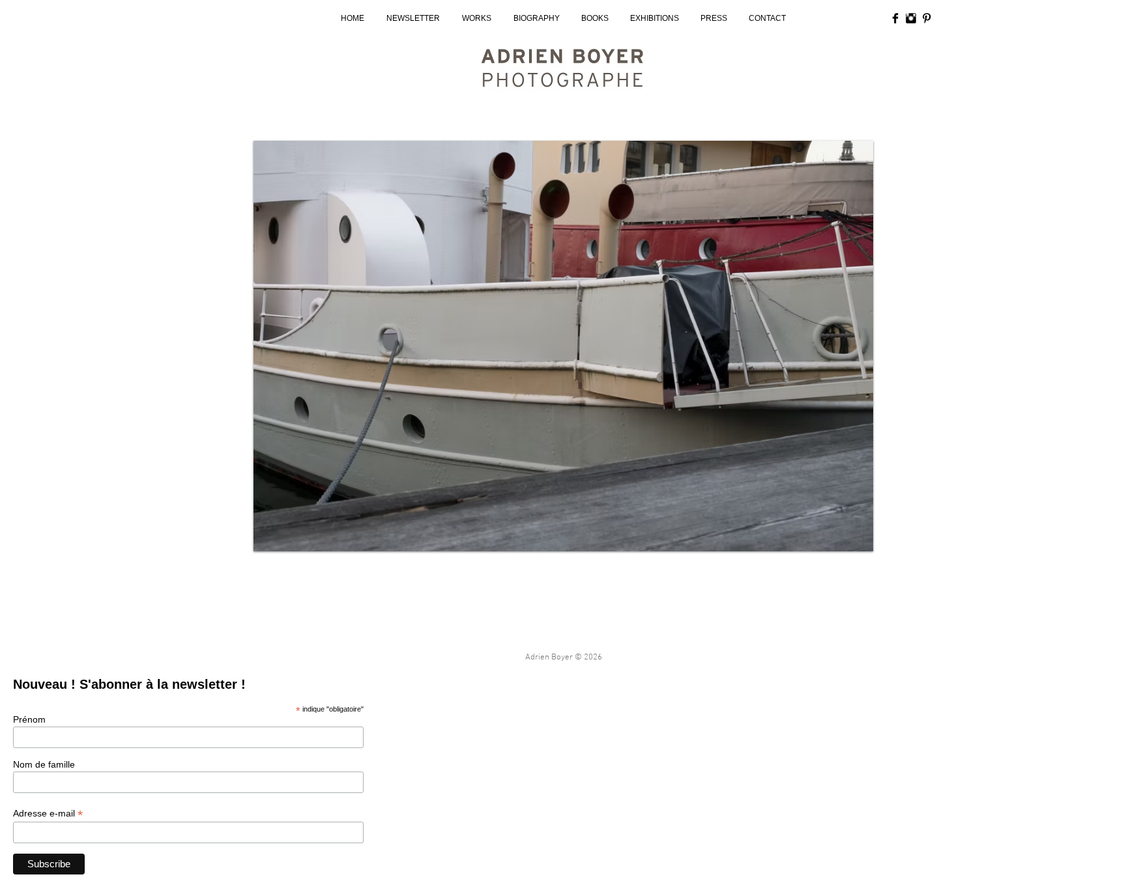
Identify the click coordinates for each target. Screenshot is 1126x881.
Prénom (29, 719)
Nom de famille (44, 764)
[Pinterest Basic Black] (926, 18)
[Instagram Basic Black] (911, 18)
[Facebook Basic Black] (895, 18)
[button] (563, 346)
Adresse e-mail (48, 813)
